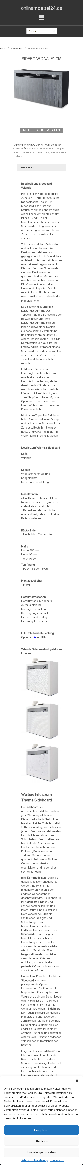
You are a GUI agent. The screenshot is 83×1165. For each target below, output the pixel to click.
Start (2, 48)
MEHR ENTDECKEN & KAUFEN (41, 130)
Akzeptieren (41, 1130)
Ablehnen (41, 1141)
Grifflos (52, 148)
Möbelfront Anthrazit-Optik (36, 152)
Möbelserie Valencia (59, 152)
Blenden (44, 148)
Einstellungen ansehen (41, 1152)
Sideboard (17, 156)
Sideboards (16, 48)
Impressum (57, 1160)
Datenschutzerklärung (34, 1160)
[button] (77, 1081)
